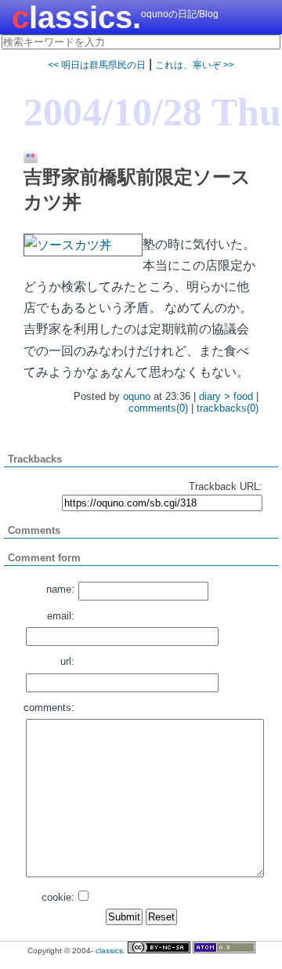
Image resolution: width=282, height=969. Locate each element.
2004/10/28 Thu (152, 112)
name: (60, 589)
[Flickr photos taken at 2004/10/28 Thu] (25, 157)
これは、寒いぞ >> (194, 65)
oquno (136, 396)
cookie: (58, 897)
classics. (76, 17)
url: (67, 661)
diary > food (226, 396)
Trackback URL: (225, 486)
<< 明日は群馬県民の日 (97, 65)
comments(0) (158, 408)
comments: (49, 707)
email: (60, 616)
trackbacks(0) (227, 408)
